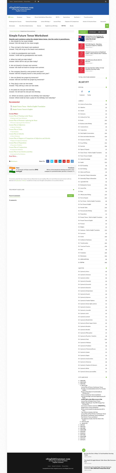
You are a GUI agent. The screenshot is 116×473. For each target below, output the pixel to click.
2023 (81, 425)
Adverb (82, 110)
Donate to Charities (18, 1)
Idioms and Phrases (85, 172)
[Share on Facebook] (47, 161)
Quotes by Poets (84, 339)
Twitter (24, 180)
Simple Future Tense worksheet (28, 35)
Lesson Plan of (23, 120)
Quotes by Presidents (85, 345)
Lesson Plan (83, 188)
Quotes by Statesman (85, 362)
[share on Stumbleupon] (68, 161)
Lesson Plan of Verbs (15, 129)
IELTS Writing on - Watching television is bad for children (93, 44)
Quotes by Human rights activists (88, 303)
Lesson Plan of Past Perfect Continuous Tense (93, 413)
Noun (81, 191)
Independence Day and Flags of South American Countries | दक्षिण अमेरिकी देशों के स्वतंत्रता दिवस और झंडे (97, 467)
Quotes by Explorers (85, 297)
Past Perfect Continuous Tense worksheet (92, 415)
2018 (81, 433)
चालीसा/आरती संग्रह (84, 259)
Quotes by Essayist (85, 294)
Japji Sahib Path (84, 181)
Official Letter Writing (85, 194)
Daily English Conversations (87, 133)
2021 (81, 428)
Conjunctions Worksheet (17, 149)
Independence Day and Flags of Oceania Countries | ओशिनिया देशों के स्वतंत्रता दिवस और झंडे (94, 37)
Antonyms (82, 114)
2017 (81, 434)
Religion (82, 227)
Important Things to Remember (88, 175)
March (83, 385)
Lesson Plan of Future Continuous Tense (92, 387)
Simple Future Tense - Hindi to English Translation (29, 106)
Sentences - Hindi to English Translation (90, 230)
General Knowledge (85, 159)
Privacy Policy (27, 1)
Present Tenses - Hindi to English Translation (91, 217)
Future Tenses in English (86, 156)
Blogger (70, 195)
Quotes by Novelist (85, 329)
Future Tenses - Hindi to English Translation (91, 152)
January (84, 423)
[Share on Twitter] (51, 161)
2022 (81, 426)
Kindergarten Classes (85, 185)
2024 (81, 384)
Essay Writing (83, 143)
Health (82, 162)
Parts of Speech (84, 198)
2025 (81, 382)
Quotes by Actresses (85, 274)
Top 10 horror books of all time (89, 412)
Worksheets (17, 31)
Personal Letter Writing (86, 210)
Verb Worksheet (15, 131)
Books (81, 120)
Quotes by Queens (85, 352)
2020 (81, 430)
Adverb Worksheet (15, 136)
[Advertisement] (76, 9)
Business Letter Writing (86, 123)
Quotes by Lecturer (85, 316)
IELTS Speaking (84, 165)
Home (11, 1)
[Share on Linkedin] (60, 161)
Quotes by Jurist (84, 313)
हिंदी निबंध (82, 262)
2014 (81, 439)
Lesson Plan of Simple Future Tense (90, 401)
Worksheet (16, 127)
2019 (81, 431)
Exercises (82, 146)
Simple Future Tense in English (23, 109)
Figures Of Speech (84, 149)
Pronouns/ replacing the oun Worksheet (20, 122)
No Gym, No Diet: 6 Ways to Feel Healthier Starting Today (94, 68)
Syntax (82, 236)
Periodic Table (83, 207)
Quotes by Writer (84, 368)
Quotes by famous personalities (88, 371)
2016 (81, 436)
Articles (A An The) (85, 117)
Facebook (17, 180)
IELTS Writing (83, 168)
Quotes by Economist (85, 284)
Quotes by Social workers (86, 358)
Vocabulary (83, 252)
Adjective (82, 107)
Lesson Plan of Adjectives (17, 125)
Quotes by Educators (85, 287)
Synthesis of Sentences (86, 240)
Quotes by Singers (84, 355)
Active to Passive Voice (86, 104)
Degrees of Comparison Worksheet (19, 140)
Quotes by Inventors (85, 307)
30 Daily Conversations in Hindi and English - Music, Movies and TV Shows (96, 52)
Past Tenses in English (85, 204)
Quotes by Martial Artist (86, 320)
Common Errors (84, 126)
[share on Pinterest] (64, 161)
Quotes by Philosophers (86, 333)
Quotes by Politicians (85, 342)
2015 (81, 438)
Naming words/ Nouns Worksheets (19, 118)
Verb (81, 249)
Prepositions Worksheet (16, 145)
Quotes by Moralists (85, 326)
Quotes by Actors (84, 271)
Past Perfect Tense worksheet (89, 417)
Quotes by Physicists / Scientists (88, 336)
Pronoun (82, 223)
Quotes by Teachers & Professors (88, 365)
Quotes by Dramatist (85, 281)
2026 (81, 380)
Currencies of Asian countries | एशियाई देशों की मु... (93, 405)
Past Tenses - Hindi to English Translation (90, 201)
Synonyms (82, 233)
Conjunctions (83, 130)
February (84, 421)
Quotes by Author (84, 278)
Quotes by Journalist (85, 310)
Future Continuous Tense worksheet (91, 394)
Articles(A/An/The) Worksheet (18, 154)
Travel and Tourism (85, 246)
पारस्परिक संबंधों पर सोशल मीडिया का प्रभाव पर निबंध (91, 399)
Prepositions (83, 214)
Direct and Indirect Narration (87, 136)
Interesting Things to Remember (88, 178)
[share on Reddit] (72, 161)
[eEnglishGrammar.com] (21, 9)
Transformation (84, 243)
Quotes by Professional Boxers (88, 349)
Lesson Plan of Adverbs (16, 134)
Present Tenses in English (86, 220)
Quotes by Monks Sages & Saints (88, 323)
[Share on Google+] (55, 161)
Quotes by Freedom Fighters (87, 300)
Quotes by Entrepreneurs (86, 291)
